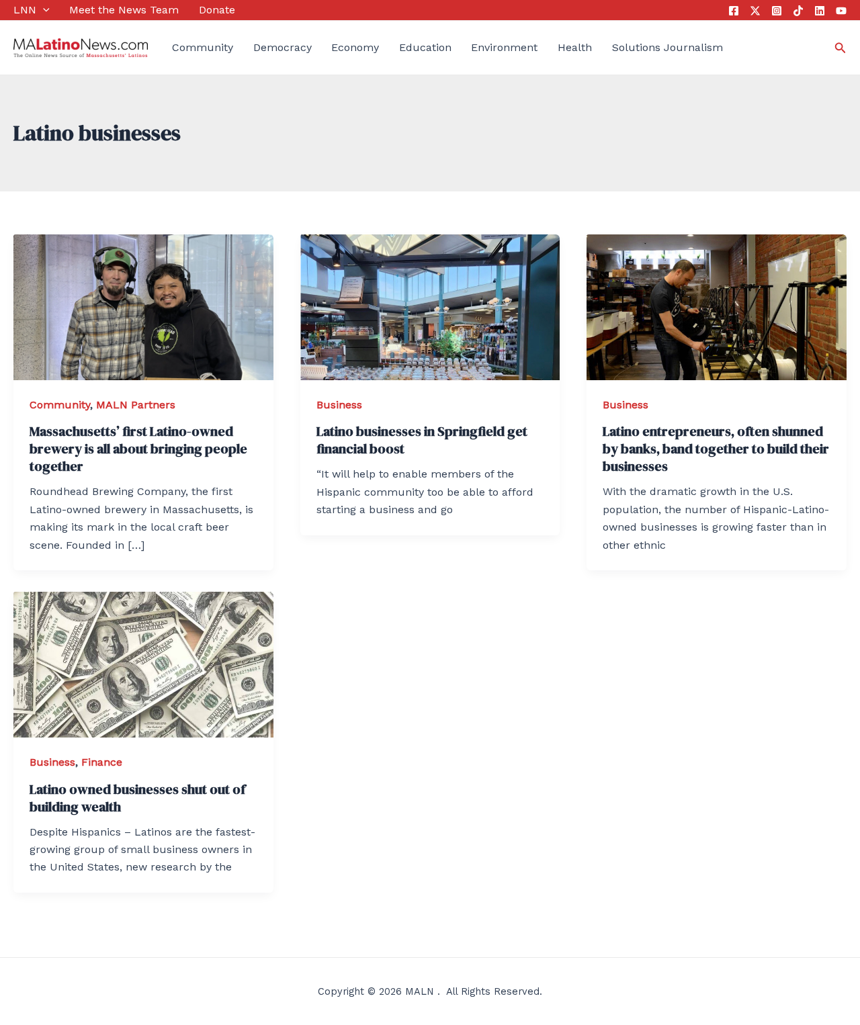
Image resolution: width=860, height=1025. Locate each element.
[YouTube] (841, 10)
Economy (355, 47)
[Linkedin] (819, 10)
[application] (43, 10)
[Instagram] (776, 10)
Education (425, 47)
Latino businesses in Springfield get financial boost (421, 440)
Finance (101, 762)
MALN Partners (135, 404)
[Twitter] (755, 10)
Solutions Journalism (667, 47)
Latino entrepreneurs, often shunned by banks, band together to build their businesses (716, 449)
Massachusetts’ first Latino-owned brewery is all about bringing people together (138, 449)
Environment (504, 47)
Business (339, 404)
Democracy (282, 47)
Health (575, 47)
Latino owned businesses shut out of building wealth (137, 798)
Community (202, 47)
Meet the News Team (124, 9)
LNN (24, 9)
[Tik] (798, 10)
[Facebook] (733, 10)
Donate (217, 9)
